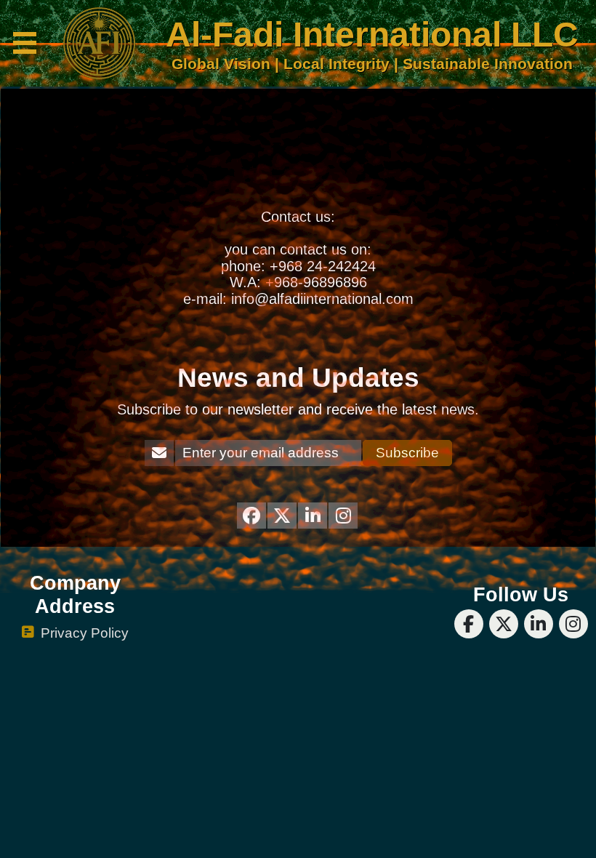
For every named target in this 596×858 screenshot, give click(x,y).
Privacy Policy (85, 633)
